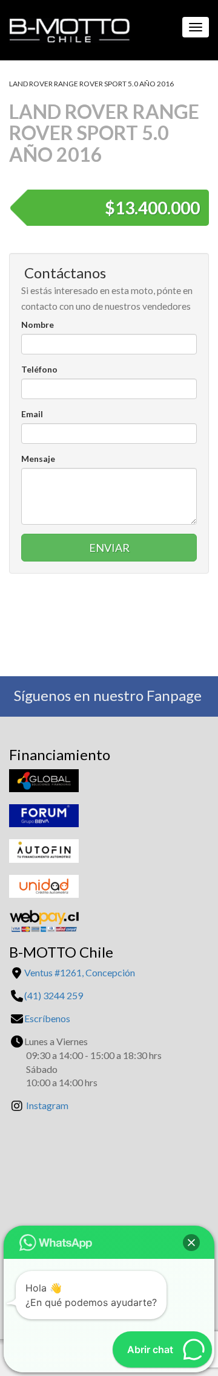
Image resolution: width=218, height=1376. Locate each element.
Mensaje (38, 458)
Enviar (109, 547)
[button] (191, 1242)
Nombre (37, 324)
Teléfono (39, 369)
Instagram (47, 1105)
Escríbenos (47, 1018)
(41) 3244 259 (53, 995)
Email (32, 414)
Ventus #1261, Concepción (79, 972)
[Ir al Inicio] (65, 27)
